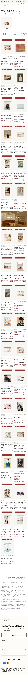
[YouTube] (19, 659)
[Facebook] (11, 659)
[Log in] (18, 4)
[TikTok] (17, 659)
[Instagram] (9, 659)
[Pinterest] (14, 659)
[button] (2, 4)
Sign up (14, 635)
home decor (13, 596)
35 (20, 569)
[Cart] (24, 4)
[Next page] (24, 569)
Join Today (24, 1)
